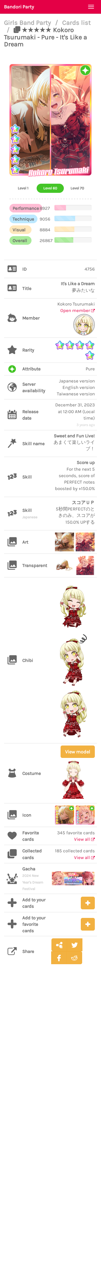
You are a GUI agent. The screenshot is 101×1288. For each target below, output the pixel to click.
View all (82, 839)
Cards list (76, 22)
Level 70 (77, 188)
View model (77, 752)
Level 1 (23, 188)
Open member (75, 310)
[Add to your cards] (88, 903)
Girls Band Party (28, 22)
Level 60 (50, 188)
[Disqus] (50, 1053)
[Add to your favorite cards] (88, 924)
